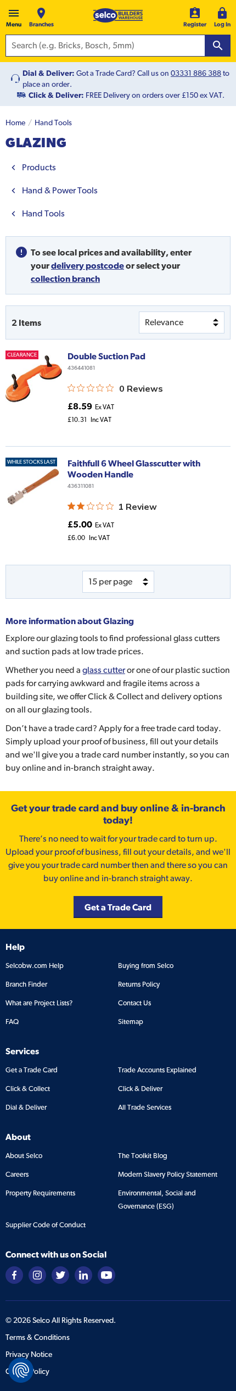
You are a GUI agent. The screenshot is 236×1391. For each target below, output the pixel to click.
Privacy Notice (28, 1354)
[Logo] (118, 15)
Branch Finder (26, 984)
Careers (17, 1174)
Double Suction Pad (106, 356)
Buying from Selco (145, 965)
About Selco (23, 1155)
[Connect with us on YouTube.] (106, 1274)
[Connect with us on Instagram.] (37, 1274)
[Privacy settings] (20, 1370)
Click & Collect (27, 1088)
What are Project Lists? (38, 1003)
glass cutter (103, 670)
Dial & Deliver (26, 1107)
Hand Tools (53, 122)
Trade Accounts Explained (157, 1070)
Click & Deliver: (56, 95)
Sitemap (130, 1021)
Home (15, 122)
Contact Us (134, 1003)
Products (39, 167)
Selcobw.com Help (34, 965)
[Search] (218, 46)
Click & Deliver (140, 1088)
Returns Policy (139, 984)
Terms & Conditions (37, 1337)
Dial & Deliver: (49, 73)
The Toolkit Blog (142, 1155)
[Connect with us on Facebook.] (14, 1274)
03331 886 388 (196, 73)
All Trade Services (144, 1107)
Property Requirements (40, 1193)
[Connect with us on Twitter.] (60, 1274)
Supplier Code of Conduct (45, 1225)
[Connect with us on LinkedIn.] (83, 1274)
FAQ (12, 1021)
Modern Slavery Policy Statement (167, 1174)
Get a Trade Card (31, 1070)
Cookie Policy (27, 1371)
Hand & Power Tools (60, 190)
